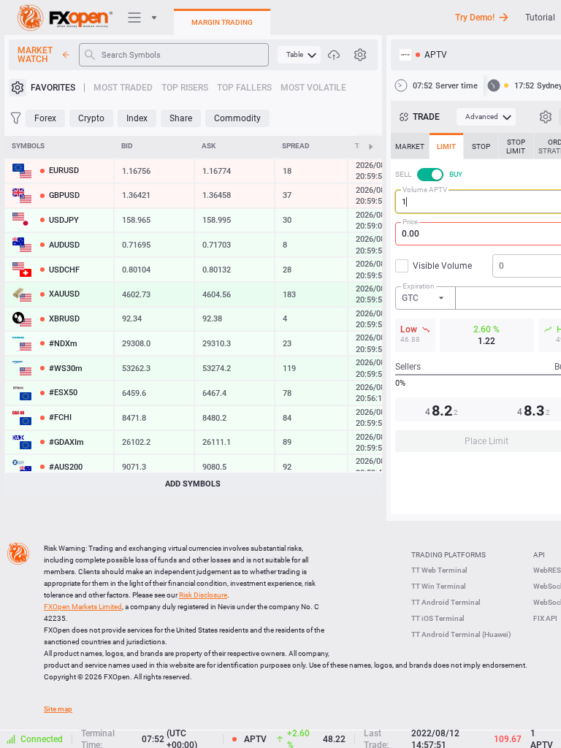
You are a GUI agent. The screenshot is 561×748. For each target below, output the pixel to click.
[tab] (410, 146)
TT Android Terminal (446, 602)
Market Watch (35, 54)
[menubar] (299, 55)
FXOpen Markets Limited (83, 607)
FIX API (545, 618)
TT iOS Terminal (438, 618)
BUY (455, 174)
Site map (58, 709)
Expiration (418, 286)
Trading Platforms (448, 555)
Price (410, 222)
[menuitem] (299, 55)
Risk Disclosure (203, 595)
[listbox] (426, 298)
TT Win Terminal (438, 586)
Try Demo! (475, 17)
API (539, 555)
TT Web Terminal (439, 570)
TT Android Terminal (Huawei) (461, 634)
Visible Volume (442, 266)
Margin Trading (222, 22)
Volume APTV (424, 190)
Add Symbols (193, 484)
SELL (403, 174)
